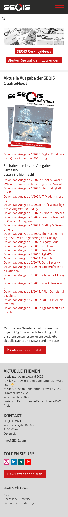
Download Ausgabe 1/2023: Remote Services (34, 213)
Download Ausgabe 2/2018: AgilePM (28, 254)
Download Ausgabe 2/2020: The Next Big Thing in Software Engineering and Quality (33, 236)
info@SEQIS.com (15, 440)
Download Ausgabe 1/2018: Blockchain (30, 258)
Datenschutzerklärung (19, 503)
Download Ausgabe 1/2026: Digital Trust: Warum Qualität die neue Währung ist (34, 156)
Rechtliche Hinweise (17, 499)
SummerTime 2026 (16, 393)
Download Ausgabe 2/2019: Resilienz (28, 246)
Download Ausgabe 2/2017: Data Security (32, 263)
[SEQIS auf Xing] (21, 462)
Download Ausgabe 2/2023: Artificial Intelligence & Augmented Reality (34, 207)
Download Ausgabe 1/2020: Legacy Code (31, 242)
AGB (6, 495)
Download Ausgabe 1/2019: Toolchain (29, 250)
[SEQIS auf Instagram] (6, 462)
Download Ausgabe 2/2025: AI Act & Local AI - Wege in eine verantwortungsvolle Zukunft (33, 182)
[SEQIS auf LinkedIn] (14, 462)
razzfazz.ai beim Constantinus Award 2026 (32, 389)
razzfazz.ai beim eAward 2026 (23, 376)
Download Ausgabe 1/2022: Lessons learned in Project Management (34, 219)
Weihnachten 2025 (16, 397)
